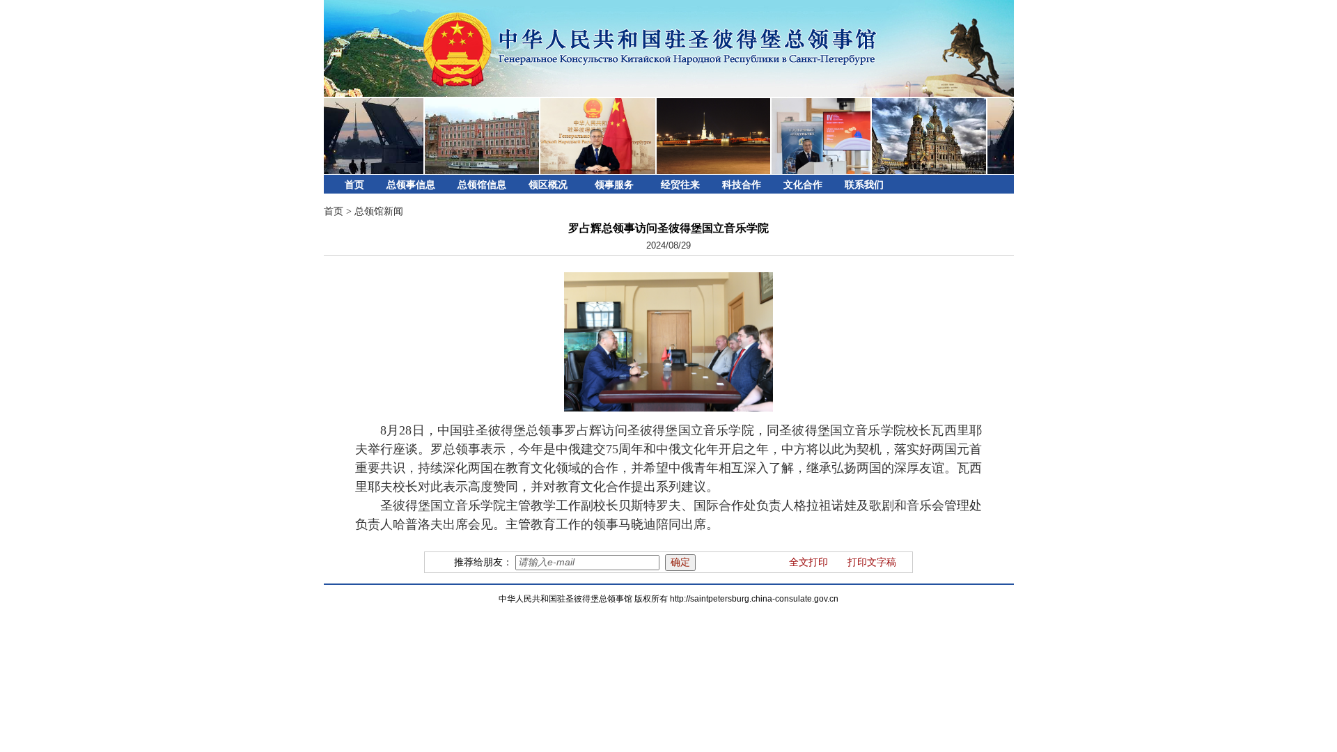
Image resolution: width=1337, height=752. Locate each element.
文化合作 (802, 185)
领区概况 (548, 185)
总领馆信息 (482, 185)
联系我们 (864, 185)
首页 (354, 185)
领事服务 (614, 185)
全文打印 (808, 562)
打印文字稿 (871, 562)
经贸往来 (680, 185)
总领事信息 (410, 185)
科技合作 (741, 185)
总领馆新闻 (378, 211)
